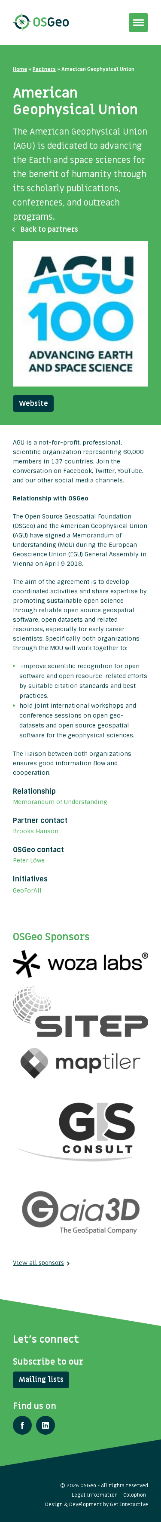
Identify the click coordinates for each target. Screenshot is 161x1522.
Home (20, 69)
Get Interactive (129, 1504)
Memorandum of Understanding (60, 802)
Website (33, 403)
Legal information (95, 1494)
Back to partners (49, 229)
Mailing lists (41, 1379)
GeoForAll (27, 890)
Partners (44, 69)
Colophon (134, 1494)
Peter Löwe (29, 860)
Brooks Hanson (35, 831)
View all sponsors (38, 1263)
